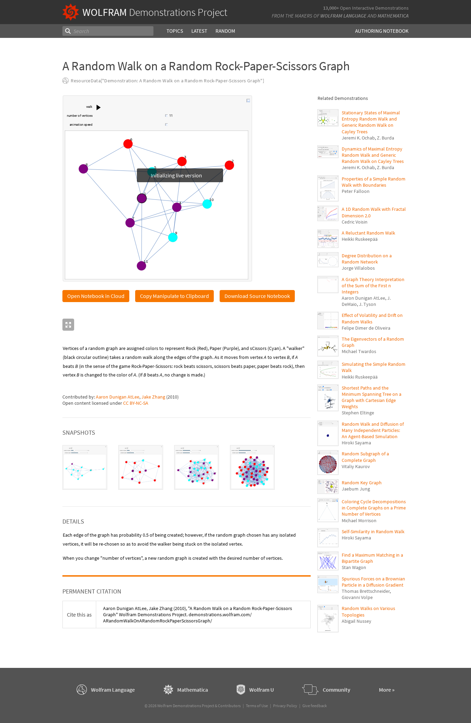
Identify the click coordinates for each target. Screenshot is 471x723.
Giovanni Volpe (357, 597)
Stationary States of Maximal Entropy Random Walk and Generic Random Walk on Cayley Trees (371, 122)
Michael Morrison (359, 520)
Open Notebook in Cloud (95, 296)
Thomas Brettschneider (366, 591)
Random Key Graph (362, 482)
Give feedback (314, 706)
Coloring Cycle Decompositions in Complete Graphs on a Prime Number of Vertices (374, 507)
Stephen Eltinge (358, 413)
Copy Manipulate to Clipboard (174, 296)
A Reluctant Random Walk (368, 233)
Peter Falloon (356, 191)
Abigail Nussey (356, 621)
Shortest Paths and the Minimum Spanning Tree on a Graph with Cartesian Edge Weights (371, 397)
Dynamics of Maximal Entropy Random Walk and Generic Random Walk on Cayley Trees (373, 155)
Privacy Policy (285, 706)
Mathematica (393, 15)
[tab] (84, 467)
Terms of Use (257, 706)
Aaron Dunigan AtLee (117, 397)
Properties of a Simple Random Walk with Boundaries (373, 182)
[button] (98, 107)
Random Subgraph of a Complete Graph (365, 457)
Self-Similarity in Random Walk (373, 531)
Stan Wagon (354, 567)
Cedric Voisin (355, 222)
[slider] (129, 116)
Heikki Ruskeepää (360, 239)
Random (225, 31)
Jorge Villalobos (358, 268)
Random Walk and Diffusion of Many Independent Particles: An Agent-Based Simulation (373, 430)
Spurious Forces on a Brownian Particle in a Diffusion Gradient (373, 582)
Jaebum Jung (356, 489)
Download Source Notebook (257, 296)
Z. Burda (385, 138)
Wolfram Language (343, 15)
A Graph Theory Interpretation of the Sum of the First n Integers (373, 285)
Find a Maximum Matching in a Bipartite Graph (372, 558)
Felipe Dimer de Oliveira (366, 328)
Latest (199, 31)
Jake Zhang (153, 397)
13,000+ (331, 8)
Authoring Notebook (382, 31)
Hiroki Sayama (356, 443)
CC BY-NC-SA (135, 403)
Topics (175, 31)
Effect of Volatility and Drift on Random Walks (372, 318)
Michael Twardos (359, 351)
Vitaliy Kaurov (356, 466)
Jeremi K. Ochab (358, 138)
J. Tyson (367, 304)
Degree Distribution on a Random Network (367, 258)
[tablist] (186, 468)
